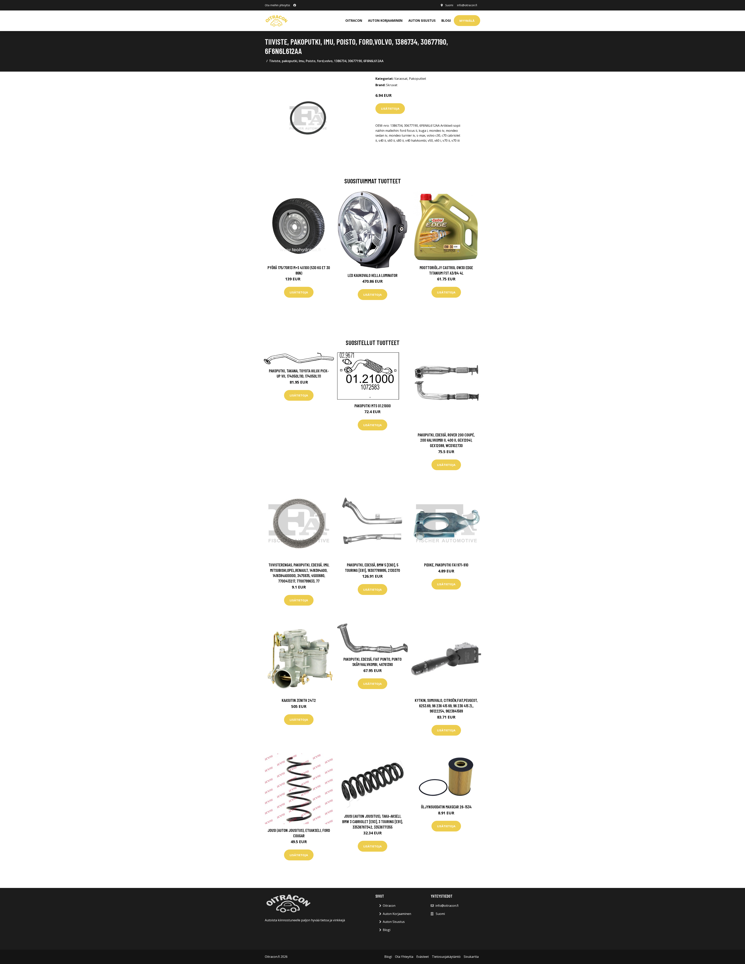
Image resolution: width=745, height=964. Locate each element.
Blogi (446, 20)
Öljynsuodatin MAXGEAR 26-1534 (446, 806)
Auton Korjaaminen (397, 914)
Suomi (449, 5)
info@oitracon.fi (467, 5)
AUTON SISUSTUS (422, 20)
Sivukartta (471, 956)
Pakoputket (417, 78)
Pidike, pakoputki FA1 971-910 (446, 564)
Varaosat (400, 78)
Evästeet (422, 956)
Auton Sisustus (394, 922)
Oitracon (389, 905)
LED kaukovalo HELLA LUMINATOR (373, 275)
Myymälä (467, 21)
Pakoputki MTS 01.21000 (372, 405)
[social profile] (295, 5)
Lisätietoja (390, 108)
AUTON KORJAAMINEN (385, 20)
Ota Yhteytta (404, 956)
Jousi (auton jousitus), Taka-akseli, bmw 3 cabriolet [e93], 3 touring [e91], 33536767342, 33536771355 (372, 821)
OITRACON (353, 20)
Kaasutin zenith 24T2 (299, 700)
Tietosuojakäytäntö (446, 956)
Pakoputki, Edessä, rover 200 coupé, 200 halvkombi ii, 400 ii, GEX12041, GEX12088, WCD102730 (446, 440)
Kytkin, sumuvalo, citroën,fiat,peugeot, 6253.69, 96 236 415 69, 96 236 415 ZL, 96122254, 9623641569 (446, 705)
